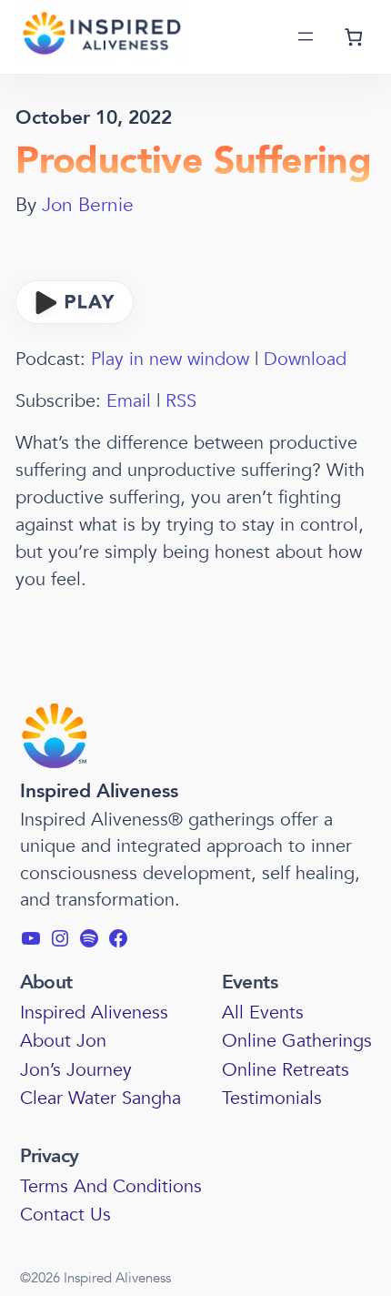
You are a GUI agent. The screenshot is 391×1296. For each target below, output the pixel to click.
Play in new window (170, 359)
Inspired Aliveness (99, 791)
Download (305, 359)
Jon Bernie (88, 205)
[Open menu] (305, 36)
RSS (180, 401)
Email (128, 401)
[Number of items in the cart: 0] (353, 37)
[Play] (74, 318)
